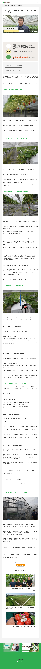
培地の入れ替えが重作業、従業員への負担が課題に (13, 67)
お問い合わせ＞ (20, 565)
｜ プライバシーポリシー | (20, 659)
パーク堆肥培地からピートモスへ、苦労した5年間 (13, 65)
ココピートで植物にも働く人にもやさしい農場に (13, 71)
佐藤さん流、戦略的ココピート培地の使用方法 (13, 70)
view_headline (38, 2)
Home (3, 5)
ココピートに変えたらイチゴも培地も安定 (12, 68)
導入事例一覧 (7, 5)
